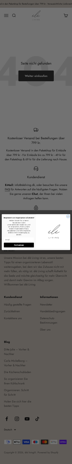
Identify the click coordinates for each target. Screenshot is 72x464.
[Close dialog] (67, 216)
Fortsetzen (19, 245)
